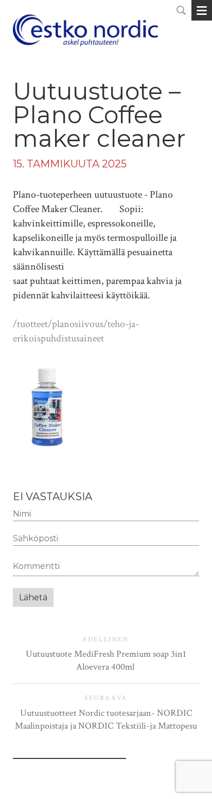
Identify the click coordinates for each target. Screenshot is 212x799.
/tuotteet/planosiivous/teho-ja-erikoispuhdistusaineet (76, 331)
